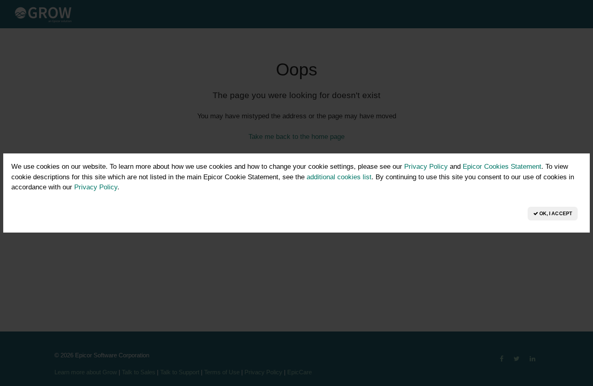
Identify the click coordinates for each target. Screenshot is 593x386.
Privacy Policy (426, 166)
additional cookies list (339, 177)
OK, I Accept (555, 213)
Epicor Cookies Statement (502, 166)
